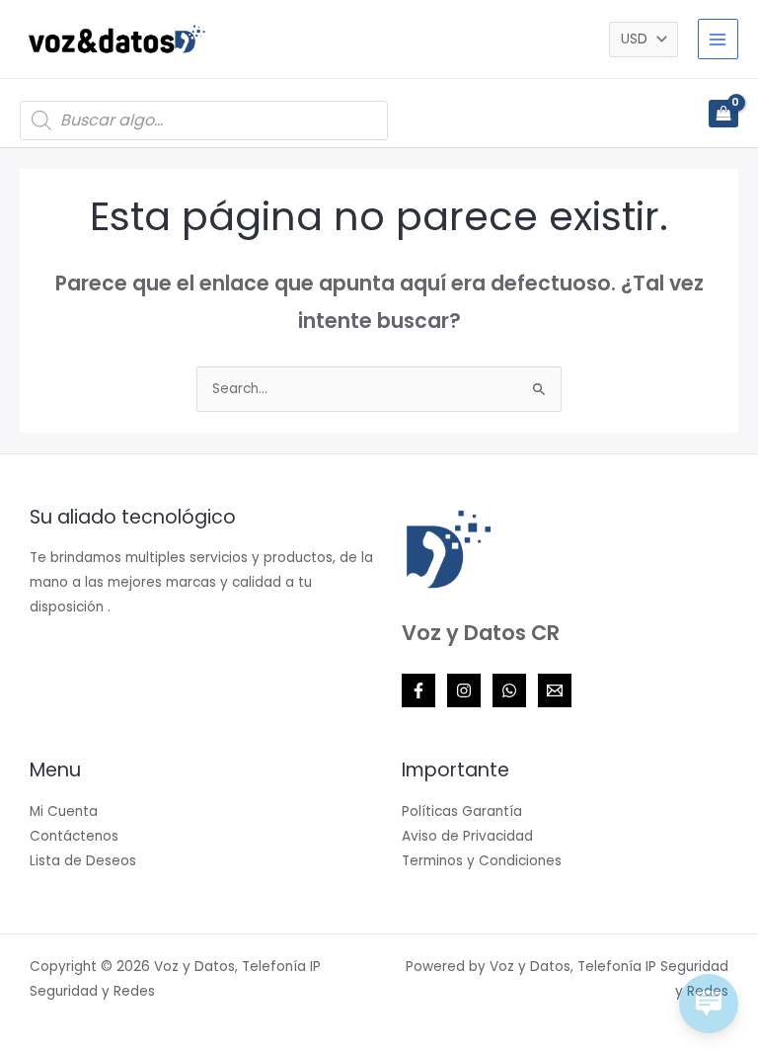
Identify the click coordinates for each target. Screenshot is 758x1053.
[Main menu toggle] (718, 39)
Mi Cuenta (64, 811)
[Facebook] (418, 690)
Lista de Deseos (83, 860)
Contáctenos (74, 836)
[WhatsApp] (509, 690)
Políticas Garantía (462, 811)
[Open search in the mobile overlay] (204, 120)
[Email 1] (554, 690)
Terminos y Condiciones (482, 860)
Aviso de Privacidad (467, 836)
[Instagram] (464, 690)
